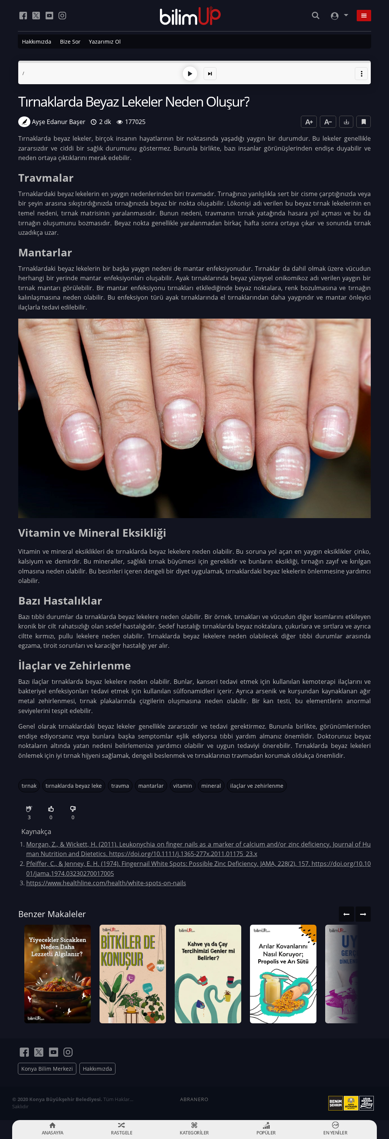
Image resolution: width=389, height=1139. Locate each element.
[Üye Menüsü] (339, 15)
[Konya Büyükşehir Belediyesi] (352, 1103)
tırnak (29, 785)
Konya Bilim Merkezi (47, 1068)
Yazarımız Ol (105, 41)
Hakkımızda (36, 41)
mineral (211, 785)
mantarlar (151, 785)
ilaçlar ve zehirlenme (256, 785)
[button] (361, 73)
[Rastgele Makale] (210, 73)
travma (120, 785)
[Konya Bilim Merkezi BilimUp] (190, 15)
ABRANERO (194, 1099)
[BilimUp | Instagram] (62, 15)
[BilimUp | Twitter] (36, 15)
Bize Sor (70, 41)
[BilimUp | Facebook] (23, 15)
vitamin (182, 785)
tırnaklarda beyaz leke (74, 785)
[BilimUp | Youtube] (49, 15)
